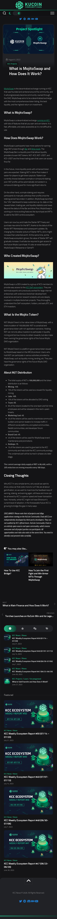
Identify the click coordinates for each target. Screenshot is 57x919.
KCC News (16, 635)
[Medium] (32, 18)
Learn (26, 679)
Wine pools (35, 149)
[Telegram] (25, 18)
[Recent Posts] (10, 628)
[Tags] (47, 628)
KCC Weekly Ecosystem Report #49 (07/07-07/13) (32, 651)
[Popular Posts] (22, 628)
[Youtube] (36, 18)
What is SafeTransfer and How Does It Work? (30, 682)
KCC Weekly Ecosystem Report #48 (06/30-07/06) (32, 661)
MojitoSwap (9, 89)
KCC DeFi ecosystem (34, 287)
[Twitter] (21, 18)
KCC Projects (12, 64)
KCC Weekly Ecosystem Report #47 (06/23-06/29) (32, 671)
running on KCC (43, 120)
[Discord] (28, 18)
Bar (26, 149)
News (24, 635)
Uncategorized (35, 679)
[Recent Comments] (34, 628)
